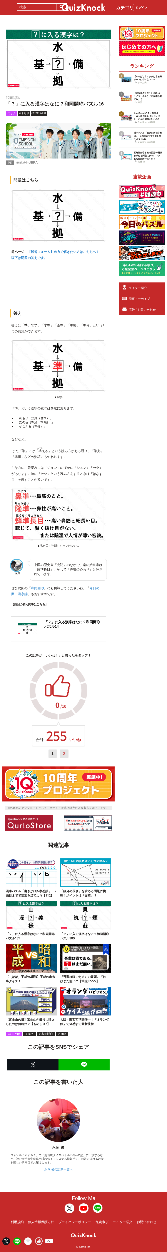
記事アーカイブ (139, 298)
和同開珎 (37, 588)
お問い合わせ (146, 1222)
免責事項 (102, 1222)
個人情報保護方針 (41, 1222)
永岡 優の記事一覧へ (58, 1169)
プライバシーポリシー (74, 1222)
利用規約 (17, 1222)
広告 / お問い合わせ (142, 309)
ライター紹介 (138, 288)
